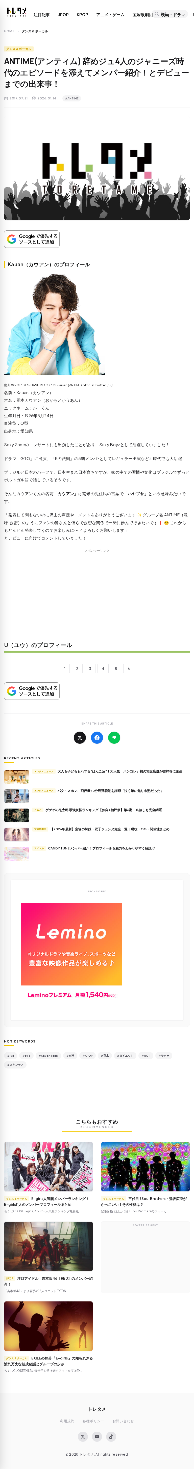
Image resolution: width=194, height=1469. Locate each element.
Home (9, 31)
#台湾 (70, 1055)
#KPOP (87, 1055)
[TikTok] (111, 1437)
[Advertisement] (97, 598)
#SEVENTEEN (48, 1055)
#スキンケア (15, 1064)
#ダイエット (125, 1055)
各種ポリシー (93, 1421)
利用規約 (67, 1421)
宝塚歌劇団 (143, 14)
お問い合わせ (123, 1421)
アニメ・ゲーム (110, 14)
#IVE (10, 1055)
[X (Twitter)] (83, 1437)
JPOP (63, 14)
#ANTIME (72, 98)
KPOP (82, 14)
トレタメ (97, 1409)
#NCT (145, 1055)
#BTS (26, 1055)
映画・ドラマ (173, 14)
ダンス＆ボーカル (19, 49)
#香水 (105, 1055)
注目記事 (42, 14)
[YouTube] (97, 1437)
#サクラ (163, 1055)
